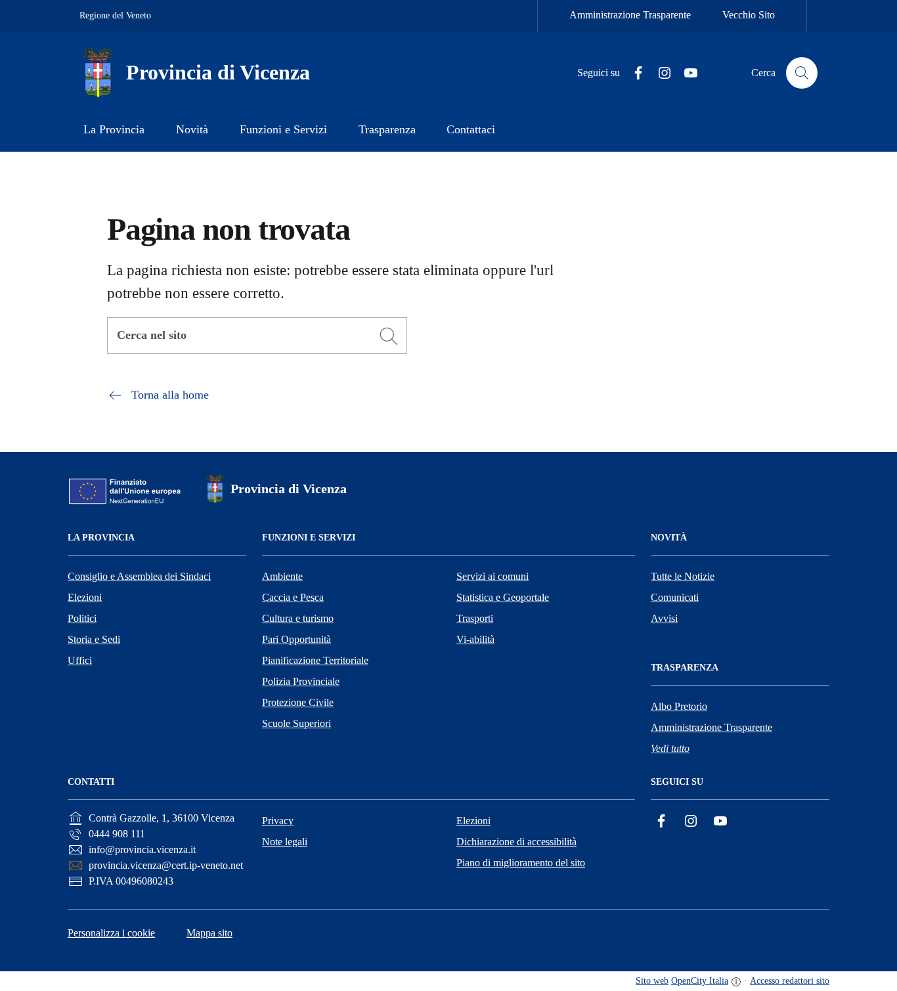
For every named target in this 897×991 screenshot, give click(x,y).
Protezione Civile (298, 702)
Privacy (278, 820)
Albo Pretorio (679, 706)
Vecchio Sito (748, 14)
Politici (82, 618)
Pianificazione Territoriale (315, 660)
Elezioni (85, 597)
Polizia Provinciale (300, 681)
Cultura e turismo (298, 618)
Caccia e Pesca (293, 597)
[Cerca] (389, 336)
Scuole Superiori (296, 723)
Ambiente (282, 576)
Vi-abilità (475, 639)
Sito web (652, 981)
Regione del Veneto (115, 15)
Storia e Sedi (94, 639)
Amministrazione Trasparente (630, 14)
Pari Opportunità (296, 639)
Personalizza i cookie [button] (111, 932)
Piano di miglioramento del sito (520, 862)
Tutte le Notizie (682, 576)
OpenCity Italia (699, 981)
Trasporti (474, 618)
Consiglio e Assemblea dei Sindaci (139, 576)
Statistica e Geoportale (502, 597)
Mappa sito (209, 932)
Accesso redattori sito (789, 981)
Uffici (80, 660)
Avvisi (664, 618)
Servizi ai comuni (492, 576)
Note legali (284, 841)
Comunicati (675, 597)
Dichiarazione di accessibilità (516, 841)
